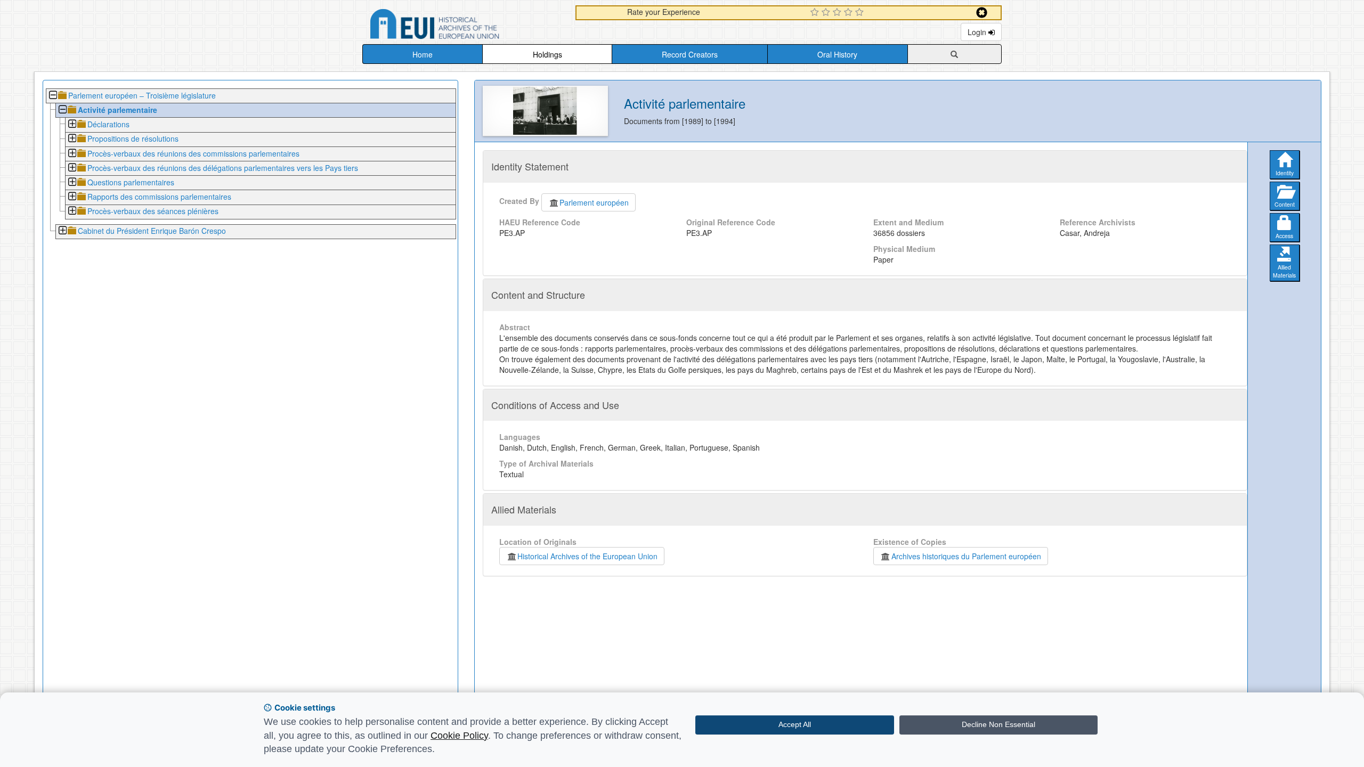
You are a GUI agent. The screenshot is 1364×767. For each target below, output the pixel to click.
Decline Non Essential (998, 724)
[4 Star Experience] (849, 12)
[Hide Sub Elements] (52, 96)
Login (978, 32)
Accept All (794, 724)
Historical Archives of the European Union (587, 556)
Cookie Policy (459, 735)
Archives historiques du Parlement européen (966, 556)
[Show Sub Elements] (71, 124)
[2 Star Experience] (827, 12)
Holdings (547, 54)
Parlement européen (594, 202)
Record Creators (690, 54)
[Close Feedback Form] (981, 12)
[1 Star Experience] (816, 12)
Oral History (837, 54)
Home (422, 54)
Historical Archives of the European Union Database (464, 25)
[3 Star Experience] (838, 12)
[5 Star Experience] (860, 12)
